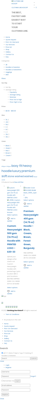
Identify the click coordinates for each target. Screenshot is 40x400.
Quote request (11, 40)
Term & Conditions (12, 314)
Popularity (13, 92)
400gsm (4, 166)
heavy (27, 166)
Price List (9, 47)
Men (7, 75)
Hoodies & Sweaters (13, 67)
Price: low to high (16, 100)
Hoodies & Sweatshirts (13, 70)
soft (4, 176)
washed (28, 176)
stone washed (16, 176)
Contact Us (10, 54)
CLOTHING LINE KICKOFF (20, 8)
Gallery (8, 52)
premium (28, 171)
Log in (17, 381)
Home (8, 37)
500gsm (8, 166)
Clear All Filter (18, 182)
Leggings (9, 72)
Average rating (15, 95)
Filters (4, 78)
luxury (16, 171)
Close (2, 361)
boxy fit (16, 166)
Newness (13, 97)
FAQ (7, 57)
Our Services (10, 45)
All (6, 65)
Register (8, 367)
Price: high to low (16, 102)
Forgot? (33, 376)
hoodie (7, 171)
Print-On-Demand (12, 42)
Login (7, 365)
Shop (7, 49)
